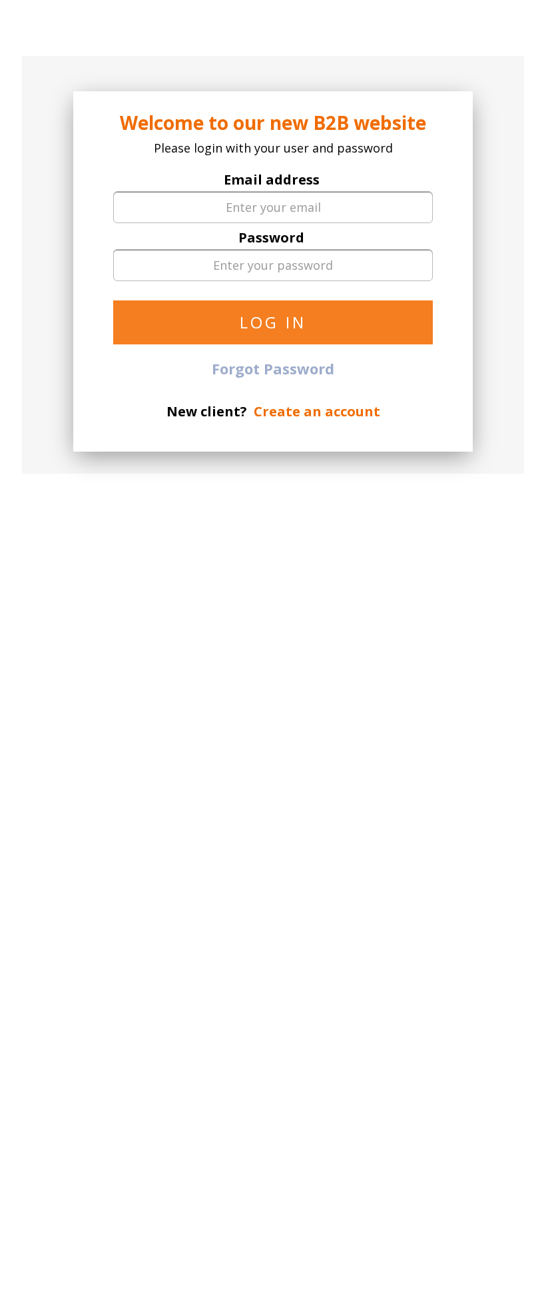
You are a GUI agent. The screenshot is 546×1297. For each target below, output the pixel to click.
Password (271, 238)
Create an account (317, 412)
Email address (272, 180)
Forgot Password (273, 368)
